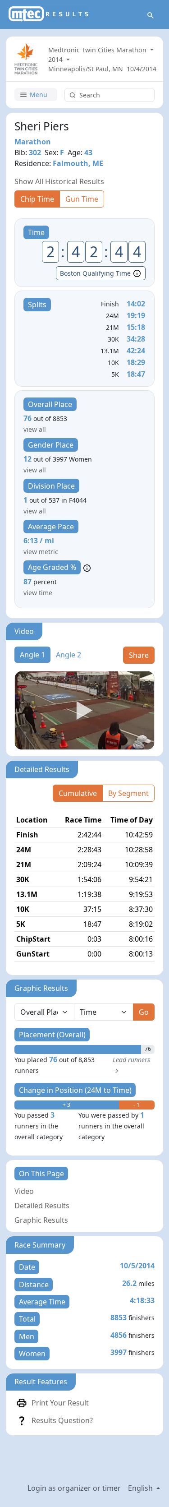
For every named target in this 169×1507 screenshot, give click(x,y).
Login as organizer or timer (74, 1488)
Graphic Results (41, 1220)
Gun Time (81, 199)
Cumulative (78, 793)
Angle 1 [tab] (32, 655)
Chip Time (37, 199)
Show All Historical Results (59, 181)
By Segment (128, 793)
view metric (40, 551)
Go (144, 1012)
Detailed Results (41, 1206)
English (141, 1488)
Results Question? (62, 1420)
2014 (56, 59)
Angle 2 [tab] (68, 655)
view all (34, 429)
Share (139, 655)
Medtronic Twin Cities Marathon (98, 50)
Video (24, 1191)
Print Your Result (60, 1403)
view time (37, 592)
